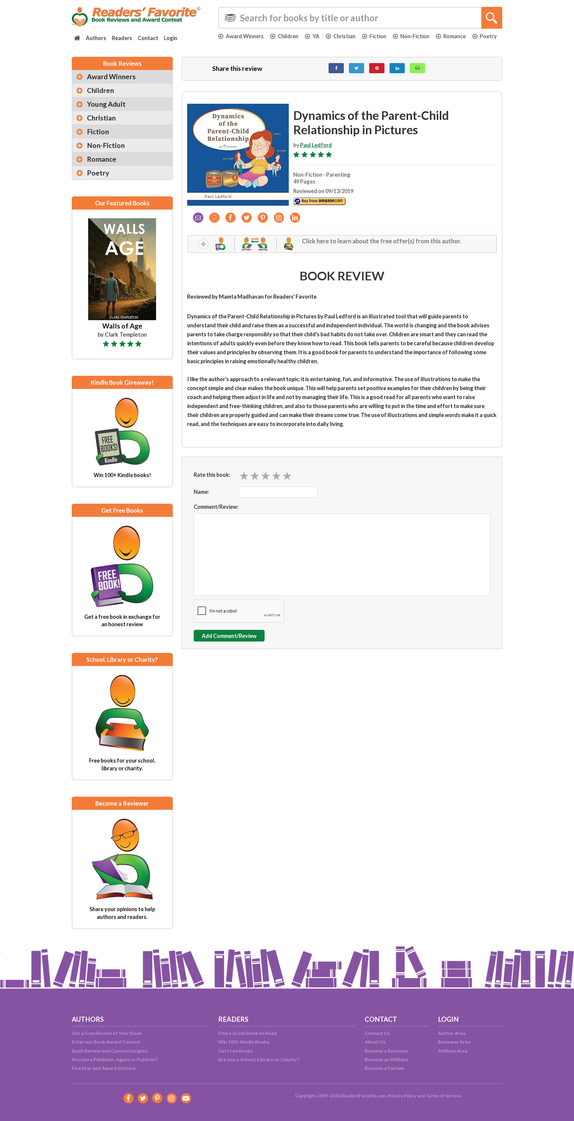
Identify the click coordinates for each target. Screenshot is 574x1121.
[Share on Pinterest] (376, 68)
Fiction (378, 36)
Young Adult (106, 104)
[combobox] (360, 18)
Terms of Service (443, 1095)
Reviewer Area (454, 1041)
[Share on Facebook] (336, 68)
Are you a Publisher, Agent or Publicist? (115, 1059)
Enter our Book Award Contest (106, 1041)
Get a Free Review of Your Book (107, 1033)
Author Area (451, 1033)
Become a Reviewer (386, 1050)
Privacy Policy (402, 1095)
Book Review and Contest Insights (109, 1050)
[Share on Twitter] (356, 68)
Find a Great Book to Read (247, 1033)
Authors (96, 38)
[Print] (417, 68)
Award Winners (245, 36)
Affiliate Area (453, 1050)
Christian (344, 36)
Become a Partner (385, 1068)
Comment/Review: (216, 506)
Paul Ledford (316, 145)
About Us (375, 1041)
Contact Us (377, 1033)
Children (288, 36)
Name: (201, 491)
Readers (122, 38)
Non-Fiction (414, 36)
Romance (454, 36)
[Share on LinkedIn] (397, 68)
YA (315, 36)
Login (170, 38)
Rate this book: (212, 474)
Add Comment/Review (229, 636)
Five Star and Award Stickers (104, 1068)
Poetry (488, 36)
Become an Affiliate (386, 1059)
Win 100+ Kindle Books (243, 1041)
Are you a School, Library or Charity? (259, 1059)
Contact (148, 38)
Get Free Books (235, 1050)
